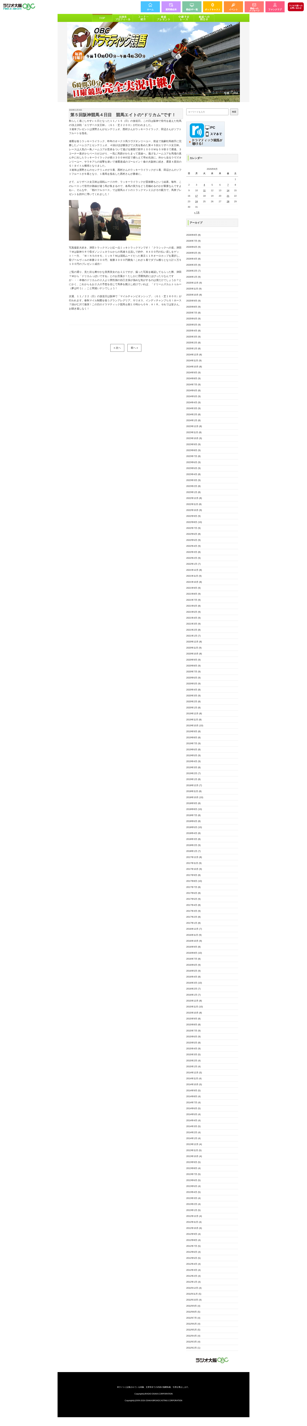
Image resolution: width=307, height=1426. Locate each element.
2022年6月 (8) (193, 534)
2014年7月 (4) (193, 1102)
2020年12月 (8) (194, 641)
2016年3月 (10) (194, 982)
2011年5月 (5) (193, 1329)
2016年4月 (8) (193, 976)
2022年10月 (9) (194, 510)
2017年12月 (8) (194, 857)
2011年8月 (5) (193, 1311)
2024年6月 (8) (193, 390)
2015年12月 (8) (194, 1000)
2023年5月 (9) (193, 468)
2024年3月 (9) (193, 408)
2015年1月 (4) (193, 1066)
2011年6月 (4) (193, 1323)
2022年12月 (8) (194, 498)
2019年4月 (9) (193, 761)
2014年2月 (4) (193, 1132)
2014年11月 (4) (194, 1078)
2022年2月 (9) (193, 558)
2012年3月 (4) (193, 1270)
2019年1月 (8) (193, 779)
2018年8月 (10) (194, 809)
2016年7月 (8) (193, 958)
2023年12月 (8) (194, 426)
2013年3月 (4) (193, 1198)
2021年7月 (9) (193, 600)
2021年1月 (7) (193, 635)
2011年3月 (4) (193, 1341)
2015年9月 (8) (193, 1018)
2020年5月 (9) (193, 683)
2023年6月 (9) (193, 462)
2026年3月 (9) (193, 265)
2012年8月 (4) (193, 1240)
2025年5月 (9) (193, 324)
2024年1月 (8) (193, 420)
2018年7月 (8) (193, 815)
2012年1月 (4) (193, 1282)
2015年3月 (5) (193, 1054)
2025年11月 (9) (194, 288)
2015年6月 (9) (193, 1036)
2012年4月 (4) (193, 1264)
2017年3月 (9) (193, 911)
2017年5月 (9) (193, 899)
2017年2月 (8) (193, 917)
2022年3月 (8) (193, 552)
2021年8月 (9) (193, 594)
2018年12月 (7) (194, 785)
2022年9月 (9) (193, 516)
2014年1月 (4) (193, 1138)
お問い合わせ (296, 6)
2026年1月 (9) (193, 277)
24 (196, 201)
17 (196, 196)
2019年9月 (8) (193, 731)
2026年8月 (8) (193, 235)
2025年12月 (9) (194, 282)
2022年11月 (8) (194, 504)
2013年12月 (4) (194, 1144)
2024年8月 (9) (193, 378)
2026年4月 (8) (193, 258)
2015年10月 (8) (194, 1012)
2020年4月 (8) (193, 689)
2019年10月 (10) (194, 725)
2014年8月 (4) (193, 1096)
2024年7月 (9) (193, 384)
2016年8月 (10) (194, 953)
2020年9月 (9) (193, 659)
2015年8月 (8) (193, 1024)
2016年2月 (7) (193, 988)
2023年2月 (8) (193, 486)
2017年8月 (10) (194, 881)
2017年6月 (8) (193, 893)
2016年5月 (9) (193, 970)
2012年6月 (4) (193, 1252)
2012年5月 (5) (193, 1258)
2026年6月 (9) (193, 247)
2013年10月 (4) (194, 1156)
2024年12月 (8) (194, 354)
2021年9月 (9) (193, 588)
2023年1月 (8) (193, 492)
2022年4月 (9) (193, 546)
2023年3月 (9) (193, 480)
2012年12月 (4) (194, 1216)
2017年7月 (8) (193, 887)
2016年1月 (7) (193, 994)
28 (228, 201)
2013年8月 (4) (193, 1168)
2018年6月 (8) (193, 821)
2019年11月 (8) (194, 719)
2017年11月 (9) (194, 863)
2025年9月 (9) (193, 300)
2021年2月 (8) (193, 630)
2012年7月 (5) (193, 1246)
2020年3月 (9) (193, 695)
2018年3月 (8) (193, 839)
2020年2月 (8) (193, 701)
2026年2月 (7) (193, 270)
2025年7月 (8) (193, 312)
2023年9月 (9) (193, 444)
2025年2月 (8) (193, 342)
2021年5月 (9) (193, 612)
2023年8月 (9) (193, 450)
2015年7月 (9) (193, 1030)
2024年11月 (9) (194, 360)
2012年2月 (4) (193, 1276)
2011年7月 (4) (193, 1318)
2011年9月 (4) (193, 1306)
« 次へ (117, 347)
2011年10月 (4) (194, 1299)
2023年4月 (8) (193, 474)
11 (204, 190)
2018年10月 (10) (194, 797)
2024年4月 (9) (193, 402)
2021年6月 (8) (193, 606)
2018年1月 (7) (193, 851)
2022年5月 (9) (193, 540)
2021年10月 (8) (194, 582)
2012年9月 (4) (193, 1234)
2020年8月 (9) (193, 665)
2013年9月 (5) (193, 1162)
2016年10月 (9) (194, 941)
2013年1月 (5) (193, 1210)
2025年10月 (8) (194, 294)
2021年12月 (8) (194, 570)
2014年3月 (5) (193, 1126)
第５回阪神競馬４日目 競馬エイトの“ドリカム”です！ (123, 114)
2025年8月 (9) (193, 306)
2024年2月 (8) (193, 414)
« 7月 (197, 212)
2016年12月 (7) (194, 929)
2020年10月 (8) (194, 653)
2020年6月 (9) (193, 677)
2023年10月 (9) (194, 438)
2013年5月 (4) (193, 1186)
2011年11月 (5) (193, 1294)
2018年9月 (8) (193, 803)
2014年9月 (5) (193, 1090)
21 (228, 196)
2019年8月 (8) (193, 737)
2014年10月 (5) (194, 1084)
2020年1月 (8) (193, 707)
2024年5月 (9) (193, 396)
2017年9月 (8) (193, 875)
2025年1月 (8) (193, 348)
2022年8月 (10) (194, 522)
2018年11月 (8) (194, 791)
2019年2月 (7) (193, 773)
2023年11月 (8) (194, 432)
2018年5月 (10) (194, 827)
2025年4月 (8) (193, 330)
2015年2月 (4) (193, 1060)
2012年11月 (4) (194, 1222)
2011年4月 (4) (193, 1335)
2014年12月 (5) (194, 1072)
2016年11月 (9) (194, 935)
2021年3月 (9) (193, 623)
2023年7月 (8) (193, 456)
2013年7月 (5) (193, 1174)
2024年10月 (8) (194, 366)
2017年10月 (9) (194, 869)
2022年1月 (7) (193, 564)
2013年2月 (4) (193, 1204)
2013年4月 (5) (193, 1192)
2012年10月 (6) (194, 1228)
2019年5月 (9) (193, 755)
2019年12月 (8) (194, 713)
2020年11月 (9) (194, 647)
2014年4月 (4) (193, 1120)
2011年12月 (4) (194, 1288)
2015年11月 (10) (194, 1006)
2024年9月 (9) (193, 372)
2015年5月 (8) (193, 1042)
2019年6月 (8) (193, 749)
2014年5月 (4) (193, 1114)
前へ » (134, 347)
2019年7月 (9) (193, 743)
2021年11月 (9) (194, 576)
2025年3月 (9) (193, 336)
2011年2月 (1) (193, 1347)
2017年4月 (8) (193, 905)
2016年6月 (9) (193, 965)
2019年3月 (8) (193, 767)
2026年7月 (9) (193, 241)
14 (228, 190)
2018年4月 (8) (193, 833)
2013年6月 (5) (193, 1180)
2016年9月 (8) (193, 946)
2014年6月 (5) (193, 1108)
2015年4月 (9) (193, 1048)
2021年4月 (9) (193, 618)
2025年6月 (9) (193, 318)
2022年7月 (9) (193, 528)
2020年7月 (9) (193, 671)
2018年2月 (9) (193, 845)
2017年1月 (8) (193, 923)
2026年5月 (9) (193, 253)
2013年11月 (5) (194, 1150)
